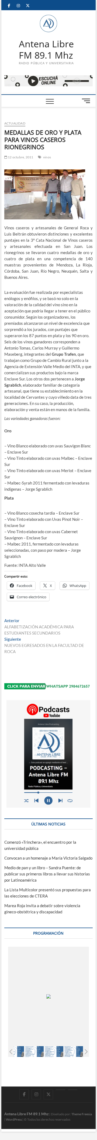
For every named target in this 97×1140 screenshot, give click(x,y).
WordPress (14, 1119)
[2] (34, 1052)
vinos (47, 157)
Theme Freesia (81, 1114)
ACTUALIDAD (14, 123)
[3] (53, 1052)
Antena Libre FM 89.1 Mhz (46, 49)
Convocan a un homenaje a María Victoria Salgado (48, 858)
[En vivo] (72, 1089)
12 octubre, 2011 (20, 157)
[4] (73, 1052)
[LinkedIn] (60, 1089)
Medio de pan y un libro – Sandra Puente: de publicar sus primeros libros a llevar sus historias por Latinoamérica (47, 873)
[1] (14, 1052)
